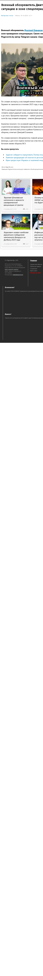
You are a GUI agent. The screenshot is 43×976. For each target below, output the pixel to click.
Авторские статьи (7, 15)
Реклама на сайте (35, 273)
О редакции (33, 268)
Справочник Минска (36, 264)
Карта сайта (33, 270)
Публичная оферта (35, 266)
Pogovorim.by (10, 260)
